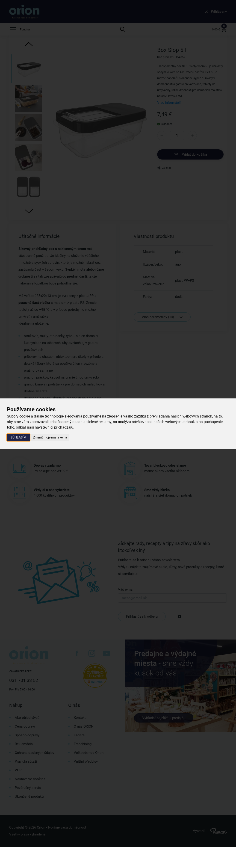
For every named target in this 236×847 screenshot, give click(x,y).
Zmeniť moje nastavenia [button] (50, 437)
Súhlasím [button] (18, 437)
